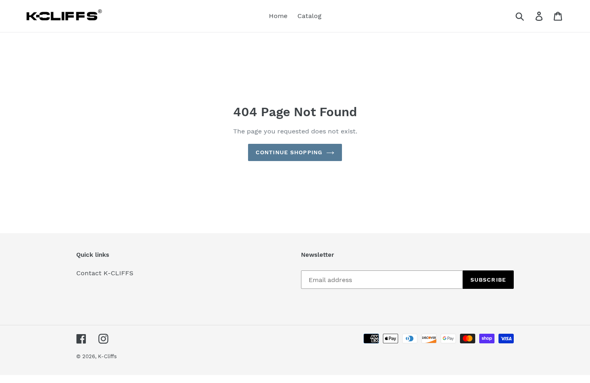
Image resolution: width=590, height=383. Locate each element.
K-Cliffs (107, 356)
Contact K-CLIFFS (104, 273)
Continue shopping (289, 152)
